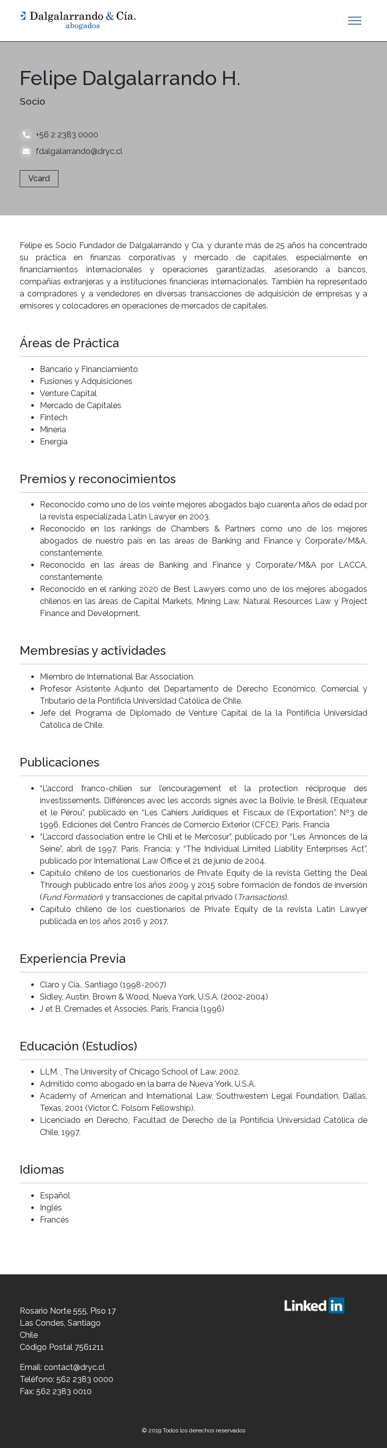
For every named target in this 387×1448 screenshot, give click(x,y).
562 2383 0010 (64, 1391)
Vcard (39, 178)
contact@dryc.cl (74, 1367)
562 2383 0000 (84, 1379)
